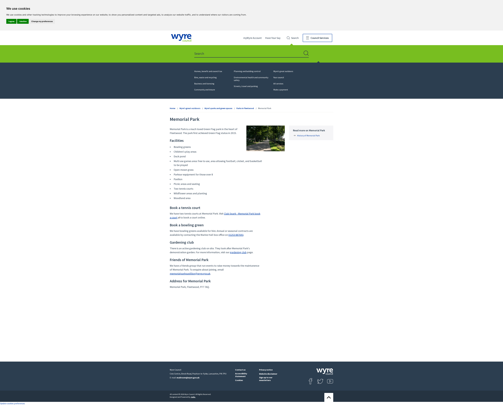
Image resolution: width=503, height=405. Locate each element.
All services (278, 83)
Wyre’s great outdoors (283, 71)
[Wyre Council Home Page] (181, 38)
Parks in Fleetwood (245, 108)
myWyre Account (252, 37)
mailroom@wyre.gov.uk (188, 377)
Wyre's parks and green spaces (218, 108)
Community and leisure (204, 89)
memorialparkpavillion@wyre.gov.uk (190, 273)
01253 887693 (235, 234)
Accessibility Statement (241, 375)
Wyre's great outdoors (189, 108)
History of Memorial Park (308, 135)
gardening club (238, 252)
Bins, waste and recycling (205, 77)
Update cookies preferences (12, 403)
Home (172, 108)
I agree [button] (11, 21)
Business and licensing (204, 83)
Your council (278, 77)
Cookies (239, 380)
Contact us (240, 369)
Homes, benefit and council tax (208, 71)
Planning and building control (247, 71)
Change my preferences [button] (42, 21)
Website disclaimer (268, 373)
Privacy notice (266, 369)
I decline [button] (23, 21)
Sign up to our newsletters (265, 379)
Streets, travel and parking (246, 86)
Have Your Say (272, 37)
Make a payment (280, 89)
